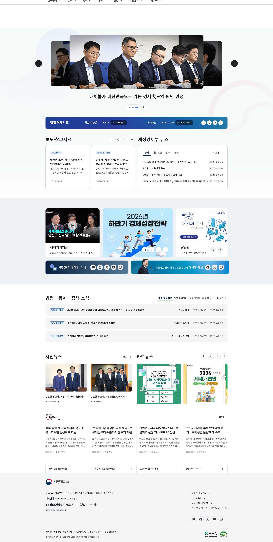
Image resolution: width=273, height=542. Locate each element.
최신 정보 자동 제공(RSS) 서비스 (207, 508)
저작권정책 (67, 532)
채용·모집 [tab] (157, 152)
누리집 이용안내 (199, 493)
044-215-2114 (63, 498)
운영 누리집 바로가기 (149, 468)
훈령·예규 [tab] (206, 298)
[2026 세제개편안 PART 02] (205, 384)
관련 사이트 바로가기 (194, 468)
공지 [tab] (148, 153)
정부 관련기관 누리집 (58, 468)
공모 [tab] (176, 152)
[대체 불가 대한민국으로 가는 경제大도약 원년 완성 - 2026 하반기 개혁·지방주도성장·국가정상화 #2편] (159, 384)
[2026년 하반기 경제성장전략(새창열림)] (138, 232)
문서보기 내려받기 (200, 503)
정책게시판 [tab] (194, 298)
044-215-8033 (59, 510)
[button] (130, 107)
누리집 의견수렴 (109, 532)
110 (77, 504)
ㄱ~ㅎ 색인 (196, 498)
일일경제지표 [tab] (180, 298)
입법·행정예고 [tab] (165, 299)
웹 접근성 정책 (80, 532)
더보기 (215, 152)
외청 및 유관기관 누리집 (105, 468)
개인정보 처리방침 (53, 532)
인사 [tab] (167, 152)
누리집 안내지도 (94, 532)
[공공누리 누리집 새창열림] (211, 534)
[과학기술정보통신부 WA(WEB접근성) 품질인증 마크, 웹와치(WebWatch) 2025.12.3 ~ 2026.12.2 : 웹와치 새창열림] (223, 534)
